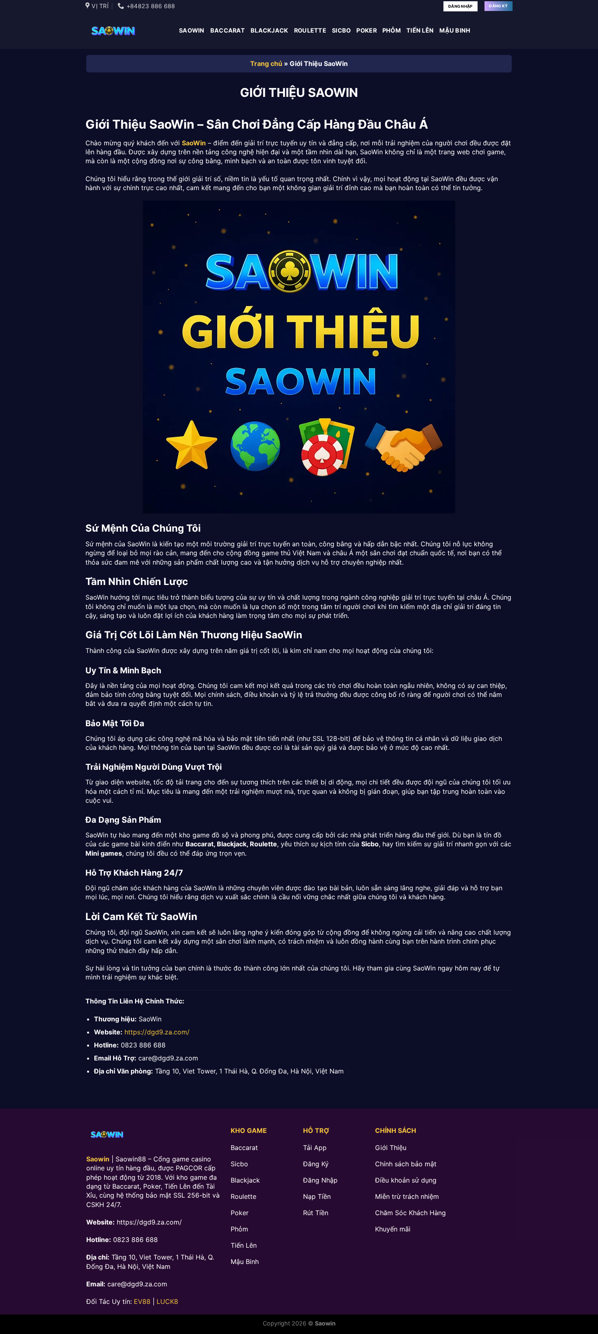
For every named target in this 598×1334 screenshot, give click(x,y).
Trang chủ (266, 63)
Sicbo (341, 30)
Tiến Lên (420, 30)
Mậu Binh (454, 30)
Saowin (192, 30)
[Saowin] (126, 30)
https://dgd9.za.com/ (157, 1032)
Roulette (310, 30)
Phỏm (391, 30)
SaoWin (194, 143)
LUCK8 (167, 1301)
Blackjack (269, 30)
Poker (366, 30)
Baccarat (227, 30)
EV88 (142, 1301)
